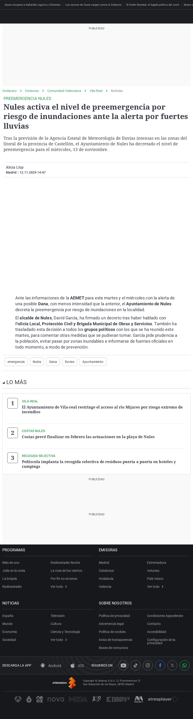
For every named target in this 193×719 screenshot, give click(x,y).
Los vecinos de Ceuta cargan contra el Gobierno (93, 5)
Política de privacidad (114, 616)
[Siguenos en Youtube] (123, 665)
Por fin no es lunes (64, 578)
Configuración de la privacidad (161, 641)
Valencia (105, 586)
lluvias (69, 362)
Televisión (58, 616)
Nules (37, 362)
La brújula (9, 578)
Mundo (7, 624)
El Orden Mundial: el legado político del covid (152, 5)
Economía (9, 632)
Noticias (117, 91)
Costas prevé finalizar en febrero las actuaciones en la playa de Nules (88, 436)
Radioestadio (12, 586)
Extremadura (156, 562)
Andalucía (106, 578)
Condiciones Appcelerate (165, 616)
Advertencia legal (111, 624)
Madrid (104, 562)
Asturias (153, 570)
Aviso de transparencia (115, 640)
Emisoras (32, 91)
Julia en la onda (13, 570)
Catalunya (106, 570)
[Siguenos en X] (172, 665)
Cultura (56, 624)
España (7, 616)
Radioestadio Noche (65, 562)
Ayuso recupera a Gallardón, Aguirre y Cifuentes (32, 5)
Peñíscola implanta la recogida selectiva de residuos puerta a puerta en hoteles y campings (99, 464)
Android (54, 665)
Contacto (154, 624)
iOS (80, 665)
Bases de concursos (113, 648)
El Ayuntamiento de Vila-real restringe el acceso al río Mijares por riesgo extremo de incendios (102, 409)
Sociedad (9, 640)
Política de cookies (112, 632)
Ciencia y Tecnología (65, 632)
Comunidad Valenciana (64, 91)
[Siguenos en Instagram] (148, 665)
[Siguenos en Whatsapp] (184, 665)
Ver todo (57, 586)
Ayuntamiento (92, 362)
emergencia (16, 362)
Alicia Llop (15, 167)
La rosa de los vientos (66, 570)
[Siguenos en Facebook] (160, 665)
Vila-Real (96, 91)
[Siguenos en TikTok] (136, 665)
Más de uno (10, 562)
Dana (53, 362)
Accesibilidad (156, 632)
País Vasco (155, 578)
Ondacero (9, 91)
